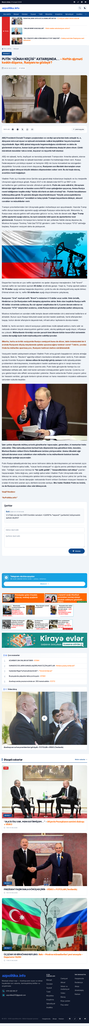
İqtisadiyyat (69, 14)
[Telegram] (81, 2)
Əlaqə (77, 986)
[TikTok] (75, 1019)
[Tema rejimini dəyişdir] (85, 8)
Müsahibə (48, 14)
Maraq (63, 997)
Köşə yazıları (65, 1001)
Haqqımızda (79, 978)
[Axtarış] (80, 8)
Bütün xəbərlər (80, 759)
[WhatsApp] (27, 129)
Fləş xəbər (64, 1005)
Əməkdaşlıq (79, 990)
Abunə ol (43, 584)
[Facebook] (74, 2)
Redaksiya (79, 982)
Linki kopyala (79, 129)
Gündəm (25, 14)
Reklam (77, 994)
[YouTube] (85, 2)
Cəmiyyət (64, 978)
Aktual (63, 982)
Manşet (16, 14)
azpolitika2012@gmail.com (16, 995)
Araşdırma (58, 14)
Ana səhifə (7, 14)
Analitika (79, 14)
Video (63, 993)
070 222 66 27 (11, 991)
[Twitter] (78, 2)
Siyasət (33, 14)
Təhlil (40, 14)
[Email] (32, 129)
